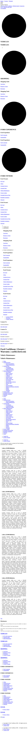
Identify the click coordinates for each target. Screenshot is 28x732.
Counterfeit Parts (9, 368)
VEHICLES (4, 633)
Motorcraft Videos (10, 369)
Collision (8, 375)
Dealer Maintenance (10, 364)
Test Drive (3, 84)
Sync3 (4, 396)
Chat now (3, 345)
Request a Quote (4, 86)
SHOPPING (4, 649)
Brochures (3, 88)
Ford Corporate (4, 135)
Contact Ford (6, 725)
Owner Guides (4, 193)
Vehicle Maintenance (5, 190)
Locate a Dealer (6, 437)
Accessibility (3, 8)
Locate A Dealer (6, 655)
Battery (7, 388)
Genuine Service (4, 186)
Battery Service (9, 373)
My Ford (2, 181)
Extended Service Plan (5, 195)
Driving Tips (8, 383)
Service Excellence (10, 363)
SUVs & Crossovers (7, 636)
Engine (7, 389)
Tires (7, 384)
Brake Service (9, 374)
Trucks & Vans (6, 637)
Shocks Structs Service (11, 381)
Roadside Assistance (5, 197)
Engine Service (9, 377)
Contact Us (5, 436)
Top (1, 618)
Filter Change (9, 378)
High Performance (7, 638)
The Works (8, 372)
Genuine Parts (4, 188)
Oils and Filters (9, 385)
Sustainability (3, 137)
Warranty (2, 199)
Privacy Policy (6, 709)
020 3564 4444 (4, 326)
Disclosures (4, 621)
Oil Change (8, 380)
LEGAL (3, 707)
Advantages (8, 367)
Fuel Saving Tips (9, 379)
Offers (2, 183)
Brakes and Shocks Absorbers (12, 386)
